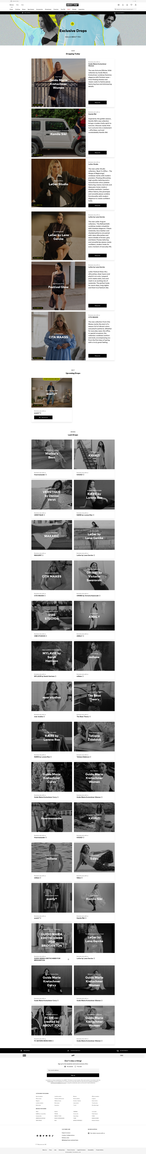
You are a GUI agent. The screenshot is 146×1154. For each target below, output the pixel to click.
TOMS (74, 1118)
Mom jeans (57, 1103)
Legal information (81, 1150)
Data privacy (62, 1150)
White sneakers (95, 1096)
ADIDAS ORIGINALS (77, 1120)
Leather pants (58, 1096)
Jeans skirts (76, 1103)
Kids (22, 4)
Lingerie (94, 1098)
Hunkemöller (39, 1116)
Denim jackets (76, 1098)
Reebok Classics (95, 1120)
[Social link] (37, 1136)
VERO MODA (39, 1120)
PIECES (56, 1113)
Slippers (38, 1100)
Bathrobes (38, 1105)
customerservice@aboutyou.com (58, 1082)
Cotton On (75, 1113)
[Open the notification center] (127, 5)
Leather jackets (39, 1103)
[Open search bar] (115, 9)
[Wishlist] (131, 5)
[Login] (123, 5)
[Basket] (136, 5)
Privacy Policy (51, 1081)
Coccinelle (94, 1111)
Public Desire (95, 1113)
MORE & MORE (95, 1118)
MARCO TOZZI (58, 1116)
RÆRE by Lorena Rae (41, 1113)
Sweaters (57, 1105)
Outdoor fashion (77, 1100)
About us (45, 1150)
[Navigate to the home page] (44, 1130)
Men (17, 4)
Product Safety (99, 1150)
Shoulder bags (95, 1105)
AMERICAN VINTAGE (40, 1118)
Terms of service (71, 1150)
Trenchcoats (95, 1103)
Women (12, 4)
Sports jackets (39, 1096)
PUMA (93, 1116)
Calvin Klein (75, 1116)
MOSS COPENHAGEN (59, 1118)
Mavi (56, 1120)
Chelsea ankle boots (59, 1098)
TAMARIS (75, 1111)
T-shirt (74, 1105)
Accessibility (91, 1150)
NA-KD (56, 1111)
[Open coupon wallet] (119, 5)
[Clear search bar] (135, 9)
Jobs (55, 1150)
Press (50, 1150)
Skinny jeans (38, 1098)
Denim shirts (95, 1100)
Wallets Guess (58, 1100)
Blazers (75, 1096)
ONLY (37, 1111)
